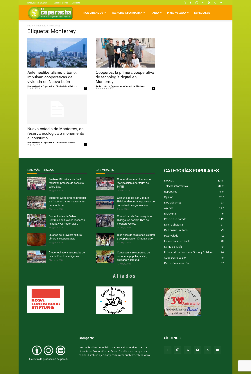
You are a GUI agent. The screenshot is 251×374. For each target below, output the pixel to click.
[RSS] (202, 2)
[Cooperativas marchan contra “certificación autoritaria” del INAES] (105, 183)
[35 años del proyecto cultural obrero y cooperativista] (36, 239)
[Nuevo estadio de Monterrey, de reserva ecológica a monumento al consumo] (57, 109)
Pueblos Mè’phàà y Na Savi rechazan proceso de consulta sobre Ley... (66, 182)
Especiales (202, 12)
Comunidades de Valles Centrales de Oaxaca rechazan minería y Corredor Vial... (67, 219)
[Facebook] (190, 2)
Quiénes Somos (61, 2)
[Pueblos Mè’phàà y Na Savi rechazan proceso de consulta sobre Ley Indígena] (36, 183)
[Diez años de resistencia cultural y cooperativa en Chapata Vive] (105, 239)
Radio (154, 12)
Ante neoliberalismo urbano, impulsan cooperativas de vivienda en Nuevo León (52, 76)
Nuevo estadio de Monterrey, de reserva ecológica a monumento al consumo (55, 133)
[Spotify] (208, 2)
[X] (215, 2)
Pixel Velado (176, 12)
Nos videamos (93, 12)
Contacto (76, 2)
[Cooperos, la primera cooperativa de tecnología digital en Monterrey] (125, 53)
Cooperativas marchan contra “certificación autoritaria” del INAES (134, 182)
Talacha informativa (127, 12)
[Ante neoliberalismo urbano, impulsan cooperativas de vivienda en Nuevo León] (57, 53)
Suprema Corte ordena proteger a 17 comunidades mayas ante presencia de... (67, 201)
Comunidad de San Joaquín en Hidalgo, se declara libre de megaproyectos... (135, 219)
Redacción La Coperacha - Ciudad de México (51, 86)
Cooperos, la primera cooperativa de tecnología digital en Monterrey (125, 76)
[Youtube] (221, 2)
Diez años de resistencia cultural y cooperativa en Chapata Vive (136, 236)
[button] (185, 2)
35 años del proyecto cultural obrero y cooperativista (65, 236)
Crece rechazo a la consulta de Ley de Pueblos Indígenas (67, 254)
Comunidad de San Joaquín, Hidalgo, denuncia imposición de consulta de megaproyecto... (136, 201)
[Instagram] (196, 2)
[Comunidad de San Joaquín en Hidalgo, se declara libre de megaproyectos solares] (105, 220)
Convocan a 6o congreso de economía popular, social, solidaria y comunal (133, 256)
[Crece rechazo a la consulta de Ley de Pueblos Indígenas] (36, 256)
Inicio (30, 25)
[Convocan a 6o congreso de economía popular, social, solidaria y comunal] (105, 256)
